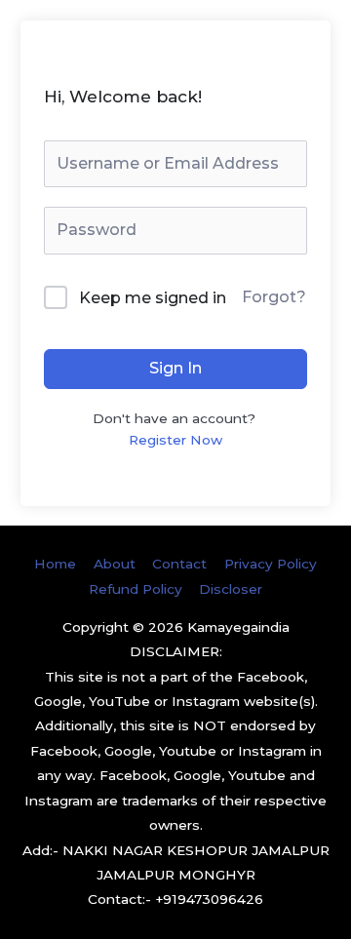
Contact (179, 563)
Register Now (175, 440)
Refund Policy (135, 589)
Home (55, 563)
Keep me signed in (152, 298)
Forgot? (274, 297)
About (115, 563)
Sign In (175, 368)
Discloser (230, 589)
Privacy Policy (270, 563)
